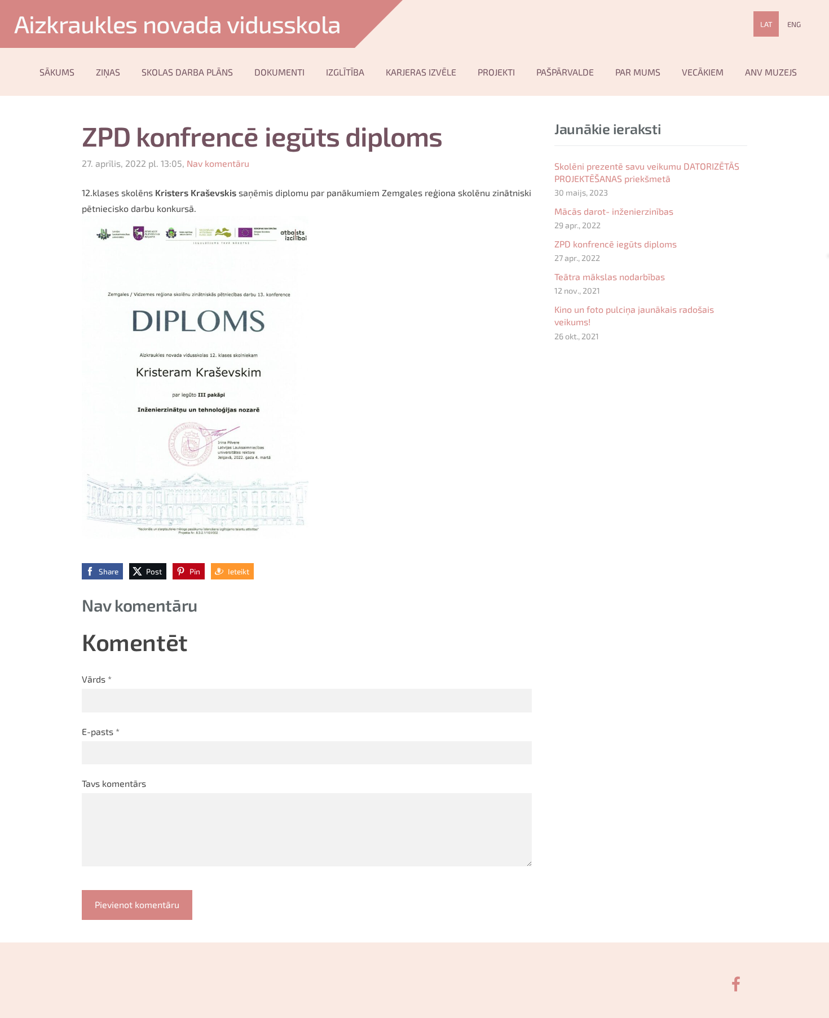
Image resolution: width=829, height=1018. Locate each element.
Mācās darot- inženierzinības (613, 211)
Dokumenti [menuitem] (279, 72)
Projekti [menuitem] (496, 72)
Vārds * (97, 679)
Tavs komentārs (114, 783)
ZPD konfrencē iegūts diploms (615, 243)
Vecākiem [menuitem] (703, 72)
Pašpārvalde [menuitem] (565, 72)
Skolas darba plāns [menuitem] (187, 72)
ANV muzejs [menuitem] (771, 72)
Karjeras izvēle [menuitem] (421, 72)
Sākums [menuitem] (56, 72)
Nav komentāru (218, 163)
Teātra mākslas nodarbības (609, 276)
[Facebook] (736, 984)
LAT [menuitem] (766, 24)
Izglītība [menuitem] (345, 72)
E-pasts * (101, 731)
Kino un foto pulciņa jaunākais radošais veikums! (634, 315)
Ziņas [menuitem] (108, 72)
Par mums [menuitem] (637, 72)
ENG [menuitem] (794, 24)
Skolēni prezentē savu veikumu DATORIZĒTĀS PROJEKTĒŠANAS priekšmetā (646, 172)
